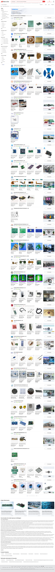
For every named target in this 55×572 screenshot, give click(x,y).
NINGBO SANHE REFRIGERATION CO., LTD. (20, 432)
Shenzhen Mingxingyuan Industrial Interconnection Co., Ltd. (23, 81)
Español (19, 567)
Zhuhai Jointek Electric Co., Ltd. (18, 112)
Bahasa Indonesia (51, 567)
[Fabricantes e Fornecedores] (5, 1)
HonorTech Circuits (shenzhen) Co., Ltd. (20, 192)
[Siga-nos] (43, 566)
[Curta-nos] (41, 566)
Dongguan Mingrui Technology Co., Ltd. (20, 287)
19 (36, 495)
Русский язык (30, 567)
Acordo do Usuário (19, 566)
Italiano (27, 567)
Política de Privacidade (24, 566)
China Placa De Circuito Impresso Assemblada (6, 555)
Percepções (39, 566)
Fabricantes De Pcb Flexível (4, 561)
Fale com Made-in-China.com (30, 566)
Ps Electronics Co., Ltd (17, 128)
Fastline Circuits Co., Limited (18, 17)
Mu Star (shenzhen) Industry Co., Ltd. (19, 160)
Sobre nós (12, 566)
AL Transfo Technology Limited (18, 400)
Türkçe (44, 567)
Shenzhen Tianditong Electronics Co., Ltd (20, 49)
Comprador (41, 4)
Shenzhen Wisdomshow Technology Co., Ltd (20, 368)
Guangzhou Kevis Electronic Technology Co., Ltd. (21, 224)
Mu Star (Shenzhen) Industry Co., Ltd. (19, 144)
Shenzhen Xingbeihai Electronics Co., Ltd (20, 176)
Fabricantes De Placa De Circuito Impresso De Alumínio (15, 561)
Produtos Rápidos (36, 566)
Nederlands (38, 567)
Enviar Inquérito (49, 17)
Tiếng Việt (47, 567)
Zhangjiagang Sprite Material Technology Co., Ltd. (21, 208)
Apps (48, 4)
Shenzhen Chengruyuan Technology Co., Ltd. (20, 33)
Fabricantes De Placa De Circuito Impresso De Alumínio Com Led (30, 561)
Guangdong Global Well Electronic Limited (20, 416)
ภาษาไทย (42, 567)
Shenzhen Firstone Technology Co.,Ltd (19, 304)
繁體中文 (12, 567)
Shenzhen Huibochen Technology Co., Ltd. (20, 336)
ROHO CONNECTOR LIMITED (18, 352)
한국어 (33, 567)
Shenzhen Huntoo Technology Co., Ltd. (19, 65)
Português (25, 567)
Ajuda (45, 4)
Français (17, 567)
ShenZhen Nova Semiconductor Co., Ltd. (20, 463)
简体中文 (10, 567)
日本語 (14, 567)
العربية (35, 567)
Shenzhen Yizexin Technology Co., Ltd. (19, 271)
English (7, 567)
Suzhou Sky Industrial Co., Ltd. (18, 320)
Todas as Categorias (4, 4)
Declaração (15, 566)
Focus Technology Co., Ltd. (26, 568)
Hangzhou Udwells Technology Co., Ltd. (20, 479)
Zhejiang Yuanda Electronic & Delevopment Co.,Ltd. (21, 448)
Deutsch (22, 567)
